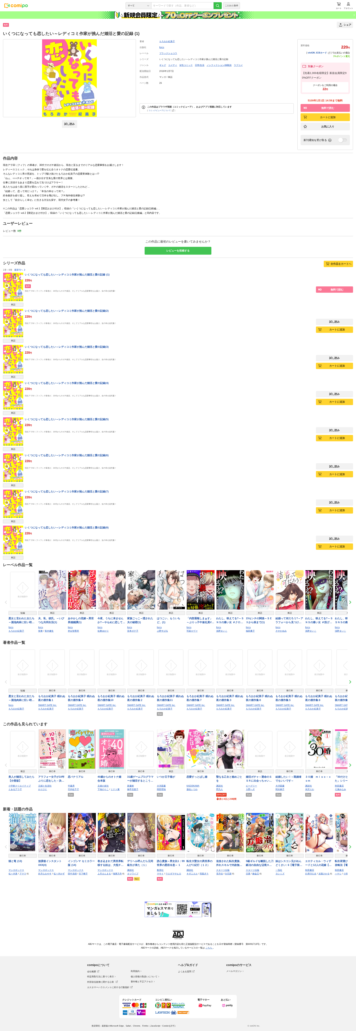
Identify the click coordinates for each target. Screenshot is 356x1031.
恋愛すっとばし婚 (197, 776)
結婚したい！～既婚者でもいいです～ (288, 778)
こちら (209, 947)
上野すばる (162, 631)
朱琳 (40, 631)
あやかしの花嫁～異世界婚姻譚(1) (81, 620)
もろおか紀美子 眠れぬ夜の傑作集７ (200, 698)
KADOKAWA (193, 786)
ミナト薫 (115, 789)
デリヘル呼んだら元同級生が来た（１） (140, 863)
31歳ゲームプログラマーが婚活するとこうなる (140, 779)
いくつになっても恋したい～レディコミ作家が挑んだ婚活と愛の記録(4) (67, 382)
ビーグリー (251, 786)
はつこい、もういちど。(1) (168, 620)
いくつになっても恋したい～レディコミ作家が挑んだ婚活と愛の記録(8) (67, 527)
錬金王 (255, 873)
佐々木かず (59, 873)
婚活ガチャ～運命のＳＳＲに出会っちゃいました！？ (259, 779)
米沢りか (309, 789)
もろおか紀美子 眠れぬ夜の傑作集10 (111, 698)
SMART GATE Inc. (47, 705)
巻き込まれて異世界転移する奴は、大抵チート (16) (110, 863)
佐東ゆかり (103, 631)
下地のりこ (103, 789)
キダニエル (192, 873)
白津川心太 (310, 873)
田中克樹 (72, 873)
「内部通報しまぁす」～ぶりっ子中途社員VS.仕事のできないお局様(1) (200, 620)
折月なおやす (45, 873)
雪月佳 (219, 873)
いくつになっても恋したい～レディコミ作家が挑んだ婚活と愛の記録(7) (67, 491)
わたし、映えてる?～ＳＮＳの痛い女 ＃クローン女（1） (230, 620)
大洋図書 (161, 786)
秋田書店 (339, 786)
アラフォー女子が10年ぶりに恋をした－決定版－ (51, 779)
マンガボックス (16, 870)
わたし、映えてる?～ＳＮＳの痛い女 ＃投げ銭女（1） (319, 620)
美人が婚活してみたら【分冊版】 (21, 778)
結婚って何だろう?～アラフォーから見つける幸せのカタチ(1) (289, 620)
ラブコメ (238, 65)
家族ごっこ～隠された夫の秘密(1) (140, 620)
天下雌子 (83, 873)
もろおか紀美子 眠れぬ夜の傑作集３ (229, 698)
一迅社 (279, 870)
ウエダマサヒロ (173, 873)
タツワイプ (132, 873)
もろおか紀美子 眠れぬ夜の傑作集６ (259, 698)
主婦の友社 (103, 786)
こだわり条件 (231, 5)
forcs (161, 47)
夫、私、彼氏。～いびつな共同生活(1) (51, 620)
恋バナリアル (75, 776)
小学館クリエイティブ (20, 786)
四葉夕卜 (204, 873)
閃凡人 (219, 789)
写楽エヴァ (192, 631)
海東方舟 (117, 873)
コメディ (172, 65)
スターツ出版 (223, 870)
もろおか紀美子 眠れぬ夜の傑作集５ (289, 698)
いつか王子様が (166, 776)
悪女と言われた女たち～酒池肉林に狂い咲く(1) (21, 620)
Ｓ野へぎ (250, 789)
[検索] (218, 5)
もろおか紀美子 (167, 41)
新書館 (130, 786)
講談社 (219, 786)
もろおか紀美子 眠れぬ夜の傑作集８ (318, 698)
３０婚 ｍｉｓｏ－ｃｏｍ (318, 778)
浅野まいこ (221, 631)
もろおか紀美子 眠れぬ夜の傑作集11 (170, 698)
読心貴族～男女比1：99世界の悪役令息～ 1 (171, 863)
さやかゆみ (281, 631)
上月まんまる (104, 873)
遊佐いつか (192, 789)
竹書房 (71, 786)
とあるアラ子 (15, 789)
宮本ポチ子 (132, 631)
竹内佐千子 (73, 789)
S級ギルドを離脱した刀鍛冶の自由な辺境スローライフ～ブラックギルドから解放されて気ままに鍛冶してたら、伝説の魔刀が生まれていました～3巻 (259, 863)
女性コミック (186, 65)
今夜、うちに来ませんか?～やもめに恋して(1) (110, 620)
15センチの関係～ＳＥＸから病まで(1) (259, 620)
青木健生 (49, 631)
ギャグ (162, 65)
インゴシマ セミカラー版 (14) (81, 863)
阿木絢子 (280, 789)
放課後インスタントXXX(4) (50, 863)
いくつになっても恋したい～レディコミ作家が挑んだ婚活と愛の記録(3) (67, 346)
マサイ (160, 873)
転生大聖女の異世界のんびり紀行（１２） (199, 863)
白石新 (228, 873)
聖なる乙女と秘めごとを (229, 778)
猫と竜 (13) (15, 861)
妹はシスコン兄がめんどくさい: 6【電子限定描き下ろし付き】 (289, 863)
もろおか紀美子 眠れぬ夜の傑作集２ (140, 698)
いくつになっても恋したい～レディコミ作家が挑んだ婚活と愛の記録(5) (67, 419)
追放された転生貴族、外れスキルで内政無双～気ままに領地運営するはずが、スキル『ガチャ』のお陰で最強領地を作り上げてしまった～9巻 (229, 863)
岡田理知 (161, 789)
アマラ (22, 873)
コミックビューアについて (160, 110)
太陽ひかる (323, 873)
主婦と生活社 (45, 786)
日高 (248, 873)
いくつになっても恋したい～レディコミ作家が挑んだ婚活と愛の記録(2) (67, 310)
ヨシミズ (280, 873)
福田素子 (250, 631)
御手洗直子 (132, 789)
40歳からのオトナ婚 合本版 (111, 778)
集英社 (160, 870)
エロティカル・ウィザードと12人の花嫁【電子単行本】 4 (318, 863)
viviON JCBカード (317, 52)
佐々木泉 (13, 873)
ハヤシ (338, 873)
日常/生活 (199, 65)
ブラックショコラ (168, 53)
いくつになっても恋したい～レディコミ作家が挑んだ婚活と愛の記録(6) (67, 455)
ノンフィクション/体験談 (219, 65)
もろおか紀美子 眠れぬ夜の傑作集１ (51, 698)
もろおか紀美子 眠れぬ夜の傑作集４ (81, 698)
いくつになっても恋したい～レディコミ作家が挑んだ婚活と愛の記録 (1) (67, 274)
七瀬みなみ (340, 789)
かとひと (42, 789)
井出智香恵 (73, 631)
